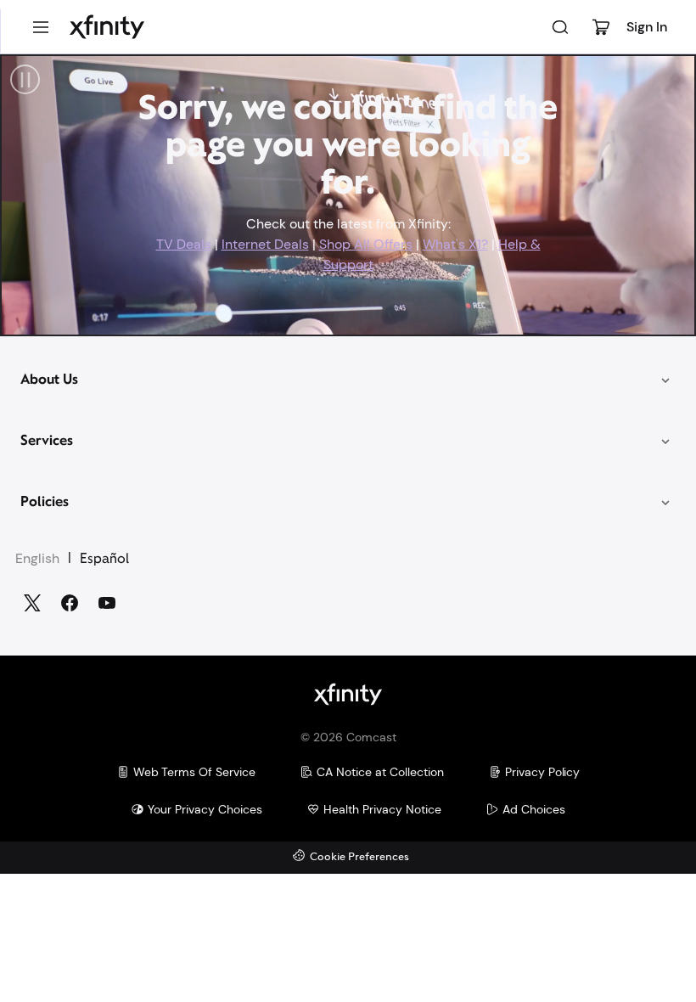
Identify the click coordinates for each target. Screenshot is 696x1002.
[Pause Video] (25, 79)
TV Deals (183, 244)
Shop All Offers (366, 244)
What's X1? (455, 244)
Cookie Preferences (359, 857)
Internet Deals (265, 244)
